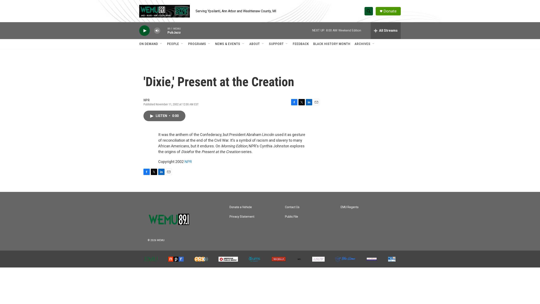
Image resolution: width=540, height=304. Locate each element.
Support (276, 44)
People (173, 44)
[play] (144, 30)
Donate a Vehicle (241, 207)
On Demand (148, 44)
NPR (188, 161)
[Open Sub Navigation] (161, 44)
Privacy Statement (242, 216)
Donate (390, 11)
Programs (197, 44)
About (254, 44)
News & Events (227, 44)
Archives (362, 44)
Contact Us (292, 207)
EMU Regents (350, 207)
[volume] (157, 30)
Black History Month (331, 44)
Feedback (301, 44)
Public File (291, 216)
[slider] (164, 30)
